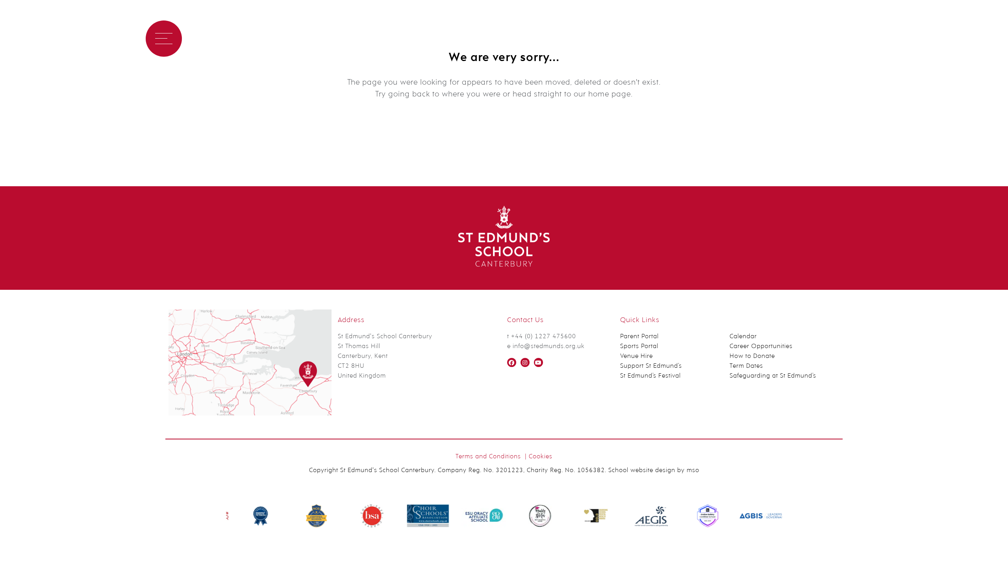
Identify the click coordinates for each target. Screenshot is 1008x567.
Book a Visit (212, 38)
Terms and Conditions (488, 457)
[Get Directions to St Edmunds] (250, 414)
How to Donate (752, 356)
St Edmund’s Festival (650, 376)
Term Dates (746, 366)
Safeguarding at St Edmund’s (773, 376)
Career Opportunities (761, 346)
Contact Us (267, 38)
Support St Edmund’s (651, 366)
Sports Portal (639, 346)
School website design (641, 470)
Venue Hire (636, 356)
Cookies (540, 457)
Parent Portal (639, 337)
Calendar (743, 337)
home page (609, 94)
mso (693, 470)
